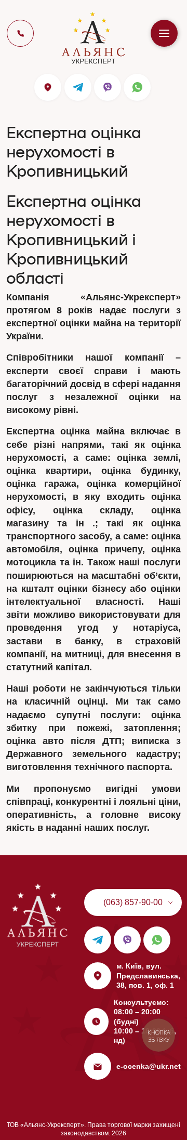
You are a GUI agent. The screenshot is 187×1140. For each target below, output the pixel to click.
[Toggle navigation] (164, 33)
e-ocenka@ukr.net (148, 1066)
